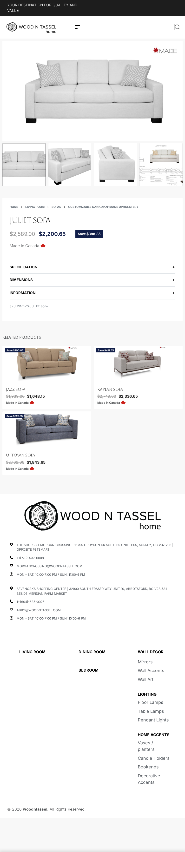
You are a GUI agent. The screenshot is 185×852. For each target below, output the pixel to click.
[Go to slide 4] (17, 380)
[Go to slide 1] (9, 380)
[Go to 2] (70, 164)
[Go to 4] (161, 164)
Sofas (56, 207)
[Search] (177, 27)
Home (14, 207)
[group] (46, 364)
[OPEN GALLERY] (92, 91)
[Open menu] (77, 27)
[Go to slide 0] (6, 380)
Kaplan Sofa (110, 389)
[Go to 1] (24, 164)
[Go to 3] (115, 164)
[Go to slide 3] (14, 380)
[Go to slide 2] (11, 380)
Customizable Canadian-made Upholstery (103, 207)
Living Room (35, 207)
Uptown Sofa (20, 455)
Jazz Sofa (16, 389)
